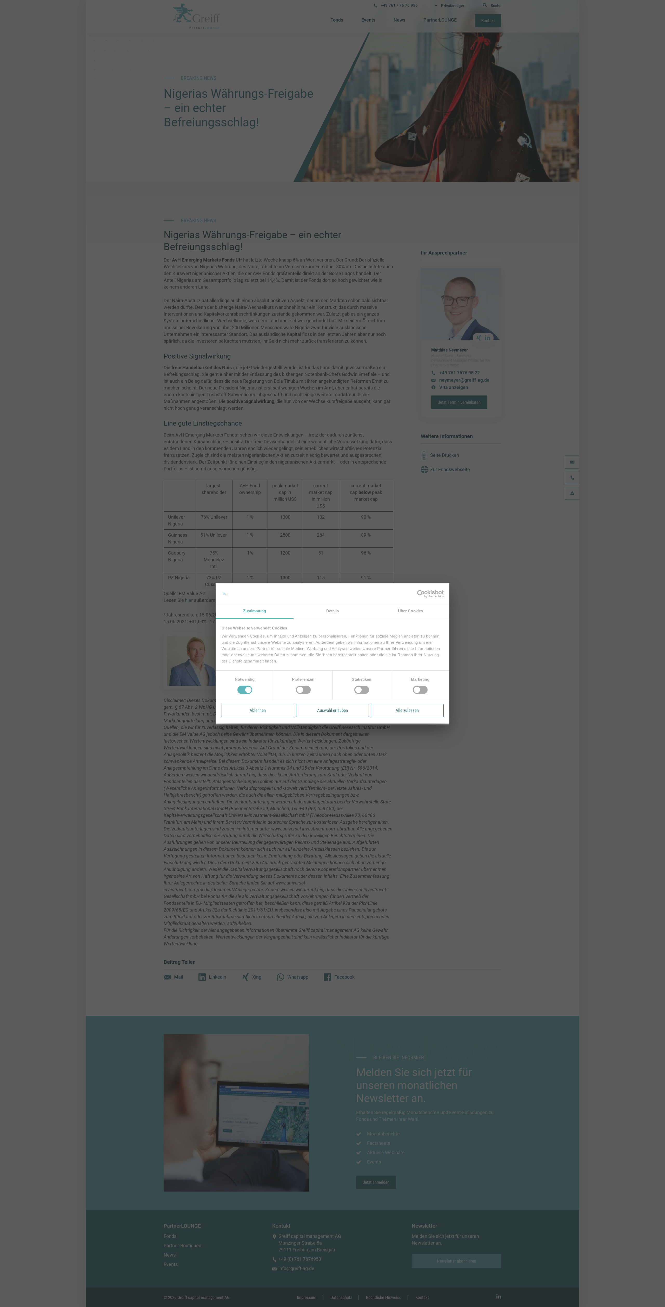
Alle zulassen (407, 710)
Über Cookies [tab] (410, 611)
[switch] (303, 690)
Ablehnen (258, 710)
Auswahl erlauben (332, 710)
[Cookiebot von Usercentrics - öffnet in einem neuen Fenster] (421, 594)
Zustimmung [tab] (254, 611)
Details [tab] (332, 611)
